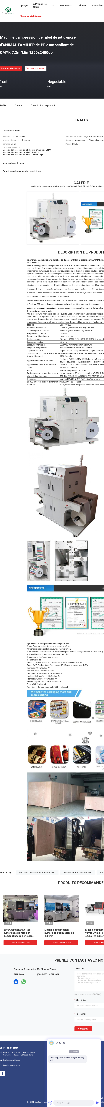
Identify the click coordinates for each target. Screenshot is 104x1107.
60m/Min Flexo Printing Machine (77, 872)
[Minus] (97, 1042)
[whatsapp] (23, 981)
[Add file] (50, 1103)
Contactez (83, 1028)
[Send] (97, 1103)
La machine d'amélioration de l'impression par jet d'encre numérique (20, 932)
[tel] (31, 981)
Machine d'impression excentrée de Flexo (37, 872)
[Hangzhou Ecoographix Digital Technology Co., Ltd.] (8, 11)
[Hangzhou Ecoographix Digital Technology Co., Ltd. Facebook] (2, 1073)
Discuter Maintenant (11, 68)
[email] (16, 981)
